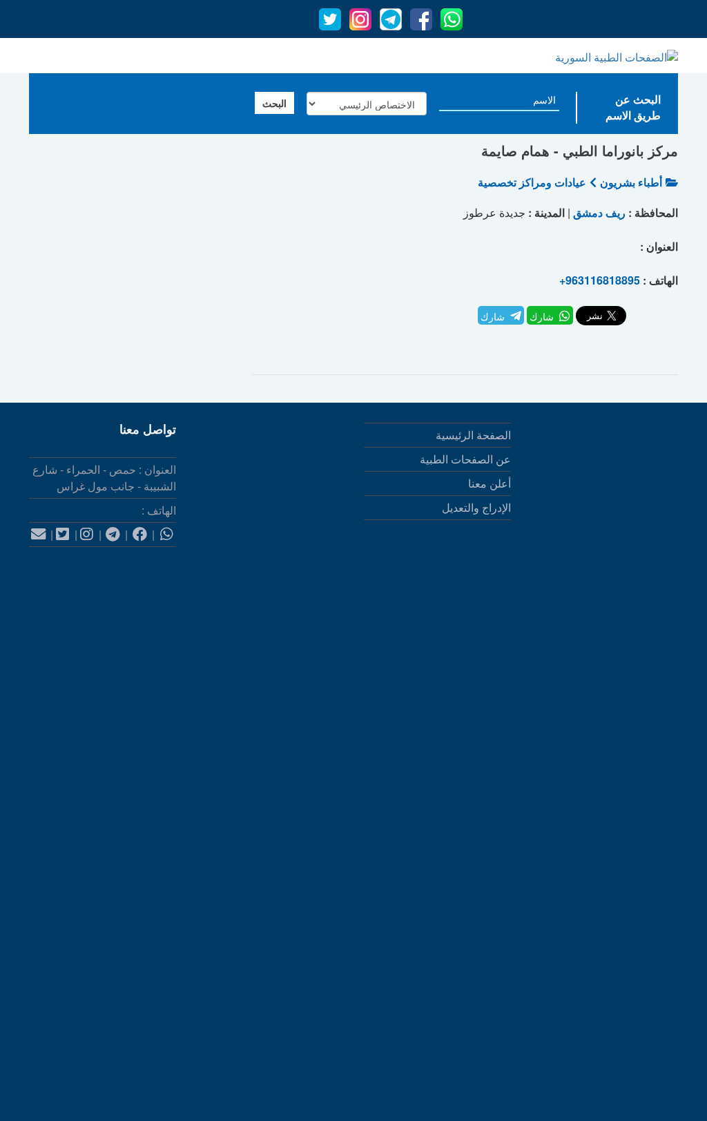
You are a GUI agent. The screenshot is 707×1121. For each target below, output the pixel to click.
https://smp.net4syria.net (619, 779)
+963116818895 (599, 280)
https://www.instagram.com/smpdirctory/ (581, 915)
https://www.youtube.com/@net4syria (588, 1050)
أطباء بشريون (631, 182)
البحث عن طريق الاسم (633, 107)
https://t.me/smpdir (634, 982)
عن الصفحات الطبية (465, 459)
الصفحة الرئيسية (473, 435)
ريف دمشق (599, 212)
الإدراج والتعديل (476, 507)
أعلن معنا (489, 483)
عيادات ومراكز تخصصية (532, 182)
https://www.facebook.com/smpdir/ (595, 847)
